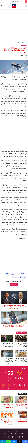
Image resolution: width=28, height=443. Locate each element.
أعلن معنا (6, 433)
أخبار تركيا (22, 274)
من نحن (10, 433)
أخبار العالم (19, 42)
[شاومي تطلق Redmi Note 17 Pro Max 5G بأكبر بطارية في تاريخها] (7, 414)
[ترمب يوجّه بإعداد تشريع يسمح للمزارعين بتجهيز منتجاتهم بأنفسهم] (7, 338)
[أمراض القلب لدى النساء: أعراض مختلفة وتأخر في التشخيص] (21, 399)
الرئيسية (24, 42)
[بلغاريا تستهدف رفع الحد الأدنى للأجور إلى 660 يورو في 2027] (21, 353)
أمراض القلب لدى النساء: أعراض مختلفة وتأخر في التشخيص (21, 405)
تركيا (7, 274)
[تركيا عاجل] (14, 6)
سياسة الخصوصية (16, 433)
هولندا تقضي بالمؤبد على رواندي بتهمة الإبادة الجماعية (21, 345)
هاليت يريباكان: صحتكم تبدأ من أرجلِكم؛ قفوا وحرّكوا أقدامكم (8, 405)
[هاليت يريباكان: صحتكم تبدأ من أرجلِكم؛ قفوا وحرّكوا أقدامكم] (7, 399)
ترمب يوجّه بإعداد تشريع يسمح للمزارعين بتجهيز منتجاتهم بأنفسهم (8, 345)
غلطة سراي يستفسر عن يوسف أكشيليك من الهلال (14, 1)
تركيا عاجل (22, 277)
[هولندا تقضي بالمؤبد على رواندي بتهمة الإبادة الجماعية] (21, 338)
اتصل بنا (22, 433)
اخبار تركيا (14, 274)
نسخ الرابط (14, 285)
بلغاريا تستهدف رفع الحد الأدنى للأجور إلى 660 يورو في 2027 (21, 360)
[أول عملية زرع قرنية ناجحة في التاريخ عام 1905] (21, 414)
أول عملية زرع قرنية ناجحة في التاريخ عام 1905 (21, 420)
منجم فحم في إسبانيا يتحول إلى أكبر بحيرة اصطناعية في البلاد (8, 360)
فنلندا (15, 277)
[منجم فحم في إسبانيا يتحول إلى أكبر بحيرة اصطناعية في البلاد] (7, 353)
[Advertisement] (14, 25)
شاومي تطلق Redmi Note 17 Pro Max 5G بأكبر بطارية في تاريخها (7, 421)
